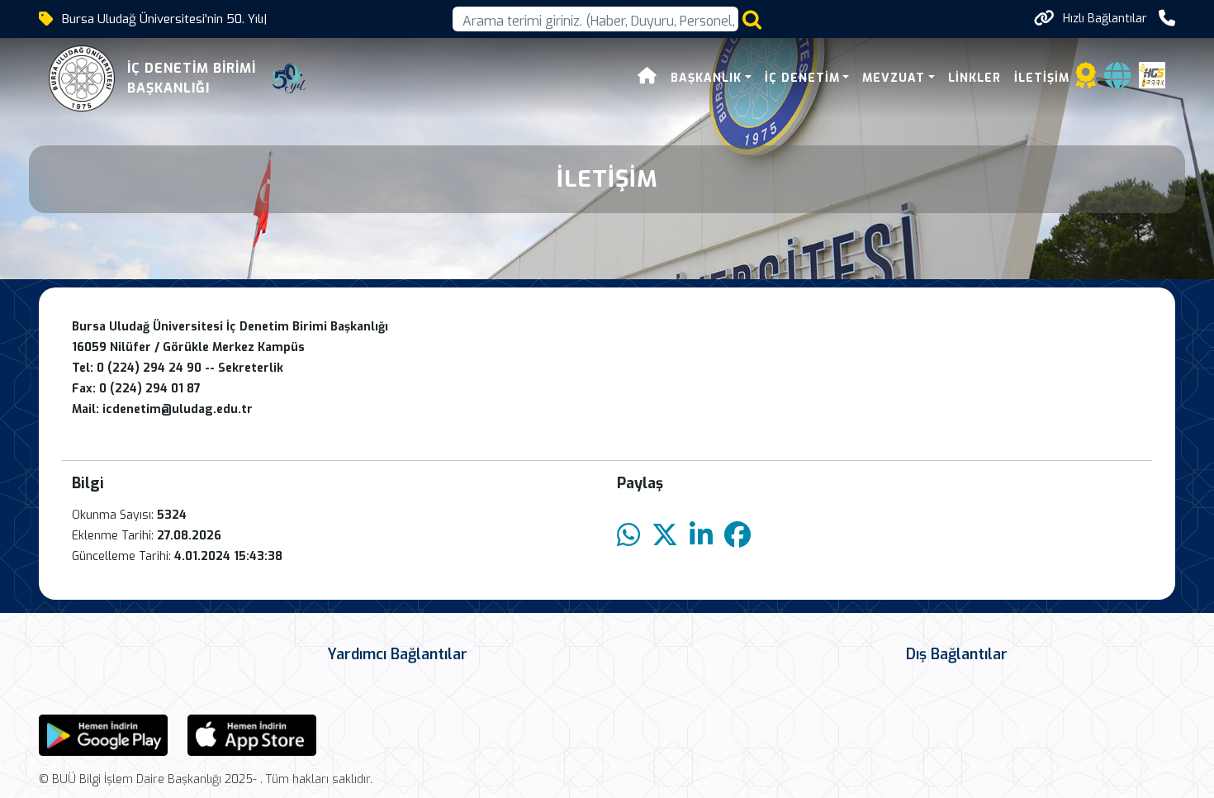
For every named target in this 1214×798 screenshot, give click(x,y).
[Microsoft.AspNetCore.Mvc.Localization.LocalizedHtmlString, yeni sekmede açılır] (103, 734)
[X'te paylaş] (665, 535)
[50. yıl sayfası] (289, 78)
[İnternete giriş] (1117, 80)
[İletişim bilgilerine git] (1167, 18)
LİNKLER (974, 78)
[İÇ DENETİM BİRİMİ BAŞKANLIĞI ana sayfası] (82, 78)
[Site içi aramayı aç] (751, 19)
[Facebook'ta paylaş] (737, 535)
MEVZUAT (893, 78)
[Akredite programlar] (1086, 80)
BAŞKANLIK (706, 78)
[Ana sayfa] (647, 78)
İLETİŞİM (1041, 78)
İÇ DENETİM (802, 78)
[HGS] (1152, 74)
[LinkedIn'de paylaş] (701, 535)
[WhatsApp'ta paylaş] (628, 535)
